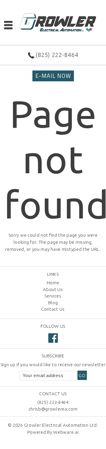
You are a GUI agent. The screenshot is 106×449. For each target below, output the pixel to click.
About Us (53, 289)
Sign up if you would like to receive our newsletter (53, 364)
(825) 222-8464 (57, 54)
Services (53, 295)
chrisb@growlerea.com (53, 408)
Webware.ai (66, 432)
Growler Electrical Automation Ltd (60, 425)
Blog (53, 302)
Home (53, 282)
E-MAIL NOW (53, 75)
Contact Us (53, 309)
